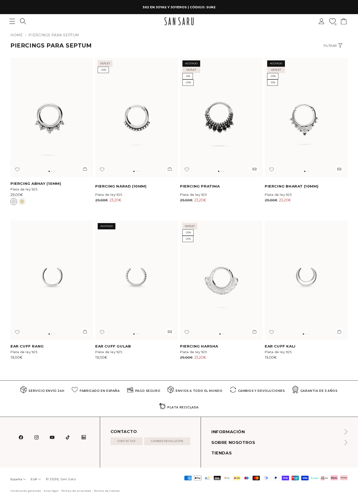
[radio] (13, 201)
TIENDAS (221, 453)
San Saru (68, 479)
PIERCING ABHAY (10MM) (35, 183)
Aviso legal (51, 490)
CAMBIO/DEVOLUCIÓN (167, 441)
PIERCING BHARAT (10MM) (291, 186)
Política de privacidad (76, 490)
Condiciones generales (25, 490)
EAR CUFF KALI (280, 346)
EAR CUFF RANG (27, 346)
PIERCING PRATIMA (200, 186)
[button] (23, 21)
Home (16, 35)
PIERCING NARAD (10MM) (121, 186)
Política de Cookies (107, 490)
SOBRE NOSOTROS (233, 442)
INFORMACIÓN (228, 431)
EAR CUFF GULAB (113, 346)
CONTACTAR (126, 441)
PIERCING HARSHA (199, 346)
